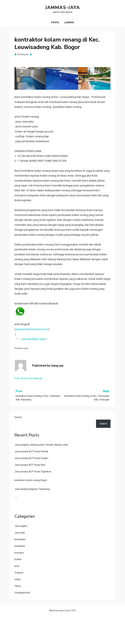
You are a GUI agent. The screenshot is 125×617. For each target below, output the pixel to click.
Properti (18, 572)
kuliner (17, 559)
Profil (55, 22)
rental (17, 579)
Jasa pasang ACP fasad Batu (29, 464)
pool (26, 348)
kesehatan (19, 539)
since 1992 (70, 610)
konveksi (19, 552)
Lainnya (69, 22)
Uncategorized (22, 592)
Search (18, 417)
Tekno (17, 586)
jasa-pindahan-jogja (34, 339)
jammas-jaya (62, 7)
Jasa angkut (20, 526)
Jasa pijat (19, 532)
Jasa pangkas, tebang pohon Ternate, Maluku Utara (41, 444)
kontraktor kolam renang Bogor (30, 480)
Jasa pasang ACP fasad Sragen (31, 458)
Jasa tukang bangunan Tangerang (32, 489)
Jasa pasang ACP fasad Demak (31, 451)
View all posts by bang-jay (28, 378)
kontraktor (19, 546)
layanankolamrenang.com (31, 329)
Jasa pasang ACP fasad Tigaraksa (32, 471)
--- (15, 497)
